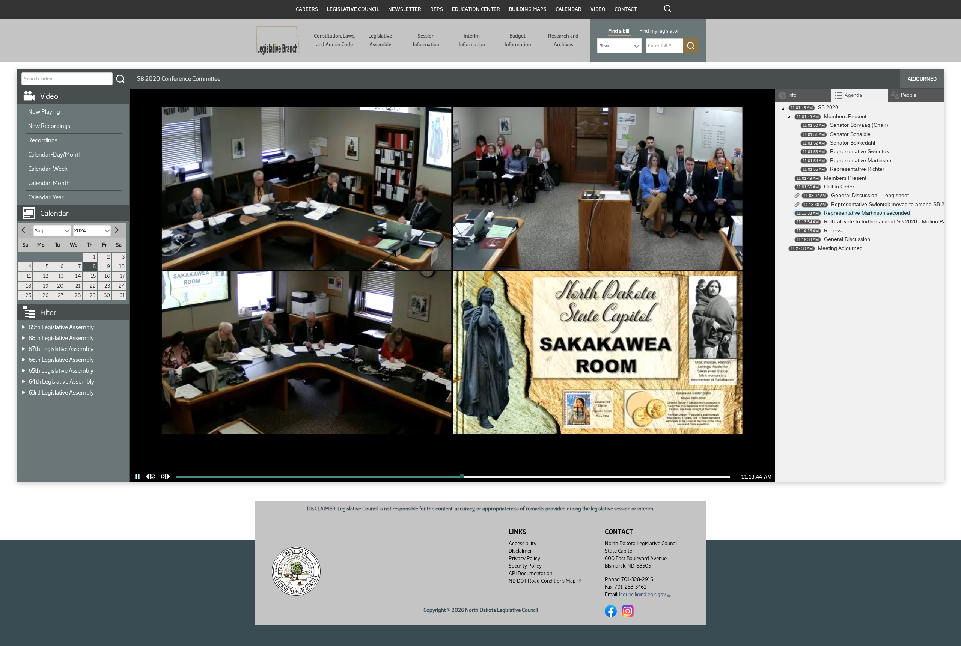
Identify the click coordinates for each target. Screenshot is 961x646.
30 (107, 295)
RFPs (436, 9)
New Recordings (49, 126)
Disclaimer (520, 551)
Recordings (42, 140)
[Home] (278, 41)
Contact (626, 9)
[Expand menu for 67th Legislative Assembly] (23, 346)
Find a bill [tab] (618, 31)
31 (122, 295)
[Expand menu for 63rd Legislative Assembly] (23, 390)
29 (93, 295)
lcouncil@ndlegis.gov (642, 594)
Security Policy (525, 566)
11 (29, 276)
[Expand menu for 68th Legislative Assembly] (23, 336)
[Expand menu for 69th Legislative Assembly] (23, 325)
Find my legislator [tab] (659, 31)
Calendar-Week (48, 168)
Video (598, 9)
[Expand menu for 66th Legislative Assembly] (23, 357)
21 (78, 286)
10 (122, 266)
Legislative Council (353, 9)
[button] (76, 209)
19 (45, 286)
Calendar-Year (46, 197)
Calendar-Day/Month (55, 154)
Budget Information (518, 40)
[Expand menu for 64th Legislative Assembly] (23, 379)
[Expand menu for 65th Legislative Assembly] (23, 368)
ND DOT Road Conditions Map (542, 581)
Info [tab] (792, 95)
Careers (307, 9)
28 (78, 295)
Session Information (426, 40)
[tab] (859, 95)
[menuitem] (74, 112)
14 (78, 276)
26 (45, 295)
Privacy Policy (524, 558)
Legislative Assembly (380, 40)
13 (61, 276)
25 (28, 295)
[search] (120, 78)
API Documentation (530, 573)
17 (122, 276)
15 (93, 276)
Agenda (853, 95)
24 (122, 286)
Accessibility (522, 543)
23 (107, 286)
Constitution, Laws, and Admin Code (334, 40)
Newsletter (404, 9)
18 (28, 286)
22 (93, 286)
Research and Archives (563, 40)
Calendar (568, 9)
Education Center (476, 9)
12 (45, 276)
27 (60, 295)
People (908, 95)
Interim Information (472, 40)
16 (107, 276)
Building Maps (528, 9)
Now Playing (44, 111)
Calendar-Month (49, 183)
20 (60, 286)
